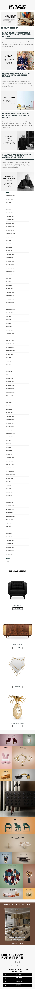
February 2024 (10, 254)
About (9, 965)
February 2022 (10, 333)
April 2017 (9, 533)
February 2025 (10, 216)
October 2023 (10, 268)
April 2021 (9, 368)
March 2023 (9, 288)
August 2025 (9, 199)
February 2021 (10, 375)
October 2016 (10, 554)
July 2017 (8, 523)
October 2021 (10, 347)
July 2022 (8, 316)
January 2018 (9, 502)
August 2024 (9, 237)
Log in (7, 561)
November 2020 (10, 385)
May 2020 (8, 406)
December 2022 (10, 299)
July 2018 (8, 481)
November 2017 (10, 509)
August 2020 (9, 395)
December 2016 (10, 547)
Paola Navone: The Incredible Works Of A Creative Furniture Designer (17, 34)
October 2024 (10, 230)
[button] (33, 927)
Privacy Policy (22, 965)
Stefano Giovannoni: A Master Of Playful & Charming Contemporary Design (16, 156)
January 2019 (9, 461)
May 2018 (8, 488)
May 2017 (8, 530)
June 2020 (9, 402)
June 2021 (8, 361)
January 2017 (9, 543)
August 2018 (9, 478)
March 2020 (9, 412)
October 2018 (10, 471)
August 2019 (9, 437)
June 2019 (8, 443)
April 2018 (9, 492)
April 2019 (9, 450)
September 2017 (10, 516)
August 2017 (9, 519)
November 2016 (10, 550)
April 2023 (9, 285)
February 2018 (10, 499)
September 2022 (10, 309)
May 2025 (8, 209)
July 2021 (8, 357)
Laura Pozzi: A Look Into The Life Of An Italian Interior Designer (16, 75)
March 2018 (9, 495)
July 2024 (8, 240)
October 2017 (10, 512)
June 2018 (8, 485)
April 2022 (9, 326)
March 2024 (9, 250)
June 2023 (8, 278)
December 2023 (10, 261)
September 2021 (10, 350)
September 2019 (10, 433)
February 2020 (10, 416)
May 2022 (8, 323)
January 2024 (10, 257)
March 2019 (9, 454)
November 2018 (10, 468)
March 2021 (9, 371)
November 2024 (10, 226)
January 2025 (10, 219)
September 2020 (10, 392)
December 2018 (10, 464)
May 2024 (8, 244)
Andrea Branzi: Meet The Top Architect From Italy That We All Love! (16, 115)
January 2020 (10, 419)
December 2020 (10, 381)
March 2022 (9, 330)
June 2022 (8, 319)
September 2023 (10, 271)
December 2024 (10, 223)
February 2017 (10, 540)
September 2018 (10, 474)
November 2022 (10, 302)
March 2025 (9, 213)
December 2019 (10, 423)
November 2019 (10, 426)
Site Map (14, 965)
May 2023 (8, 281)
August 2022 (9, 312)
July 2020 (8, 399)
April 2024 (9, 247)
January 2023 (10, 295)
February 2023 (10, 292)
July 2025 (8, 202)
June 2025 (8, 206)
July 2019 (8, 440)
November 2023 (10, 264)
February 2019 (10, 457)
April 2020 (9, 409)
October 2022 (10, 306)
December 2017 (10, 505)
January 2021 (9, 378)
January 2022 (10, 337)
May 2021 (8, 364)
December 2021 (10, 340)
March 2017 (9, 536)
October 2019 (10, 430)
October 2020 (10, 388)
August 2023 (9, 275)
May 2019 (8, 447)
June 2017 (8, 526)
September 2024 (10, 233)
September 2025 (10, 195)
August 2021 (9, 354)
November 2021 (10, 343)
